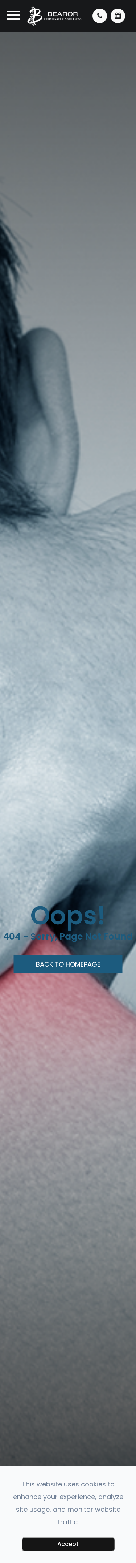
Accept (68, 1544)
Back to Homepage (68, 964)
